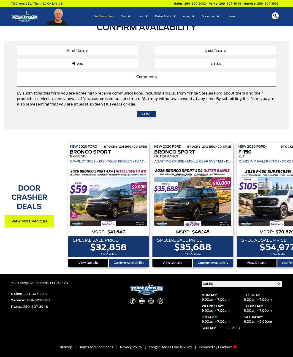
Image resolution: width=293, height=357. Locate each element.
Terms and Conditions (96, 347)
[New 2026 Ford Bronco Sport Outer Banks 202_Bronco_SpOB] (192, 197)
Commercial (208, 16)
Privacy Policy (131, 347)
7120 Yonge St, (21, 3)
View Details (88, 263)
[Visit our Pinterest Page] (160, 301)
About (186, 16)
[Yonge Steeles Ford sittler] (58, 16)
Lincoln (231, 16)
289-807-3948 (230, 3)
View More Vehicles (29, 221)
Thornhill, (40, 3)
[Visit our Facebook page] (133, 301)
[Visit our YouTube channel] (142, 301)
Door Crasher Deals (104, 16)
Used (140, 16)
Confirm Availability (129, 263)
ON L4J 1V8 (55, 3)
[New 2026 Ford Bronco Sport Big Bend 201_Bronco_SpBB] (108, 197)
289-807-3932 (195, 3)
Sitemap (65, 347)
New (123, 16)
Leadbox (225, 347)
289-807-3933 (267, 3)
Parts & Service (163, 16)
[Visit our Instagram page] (151, 301)
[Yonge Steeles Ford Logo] (24, 16)
